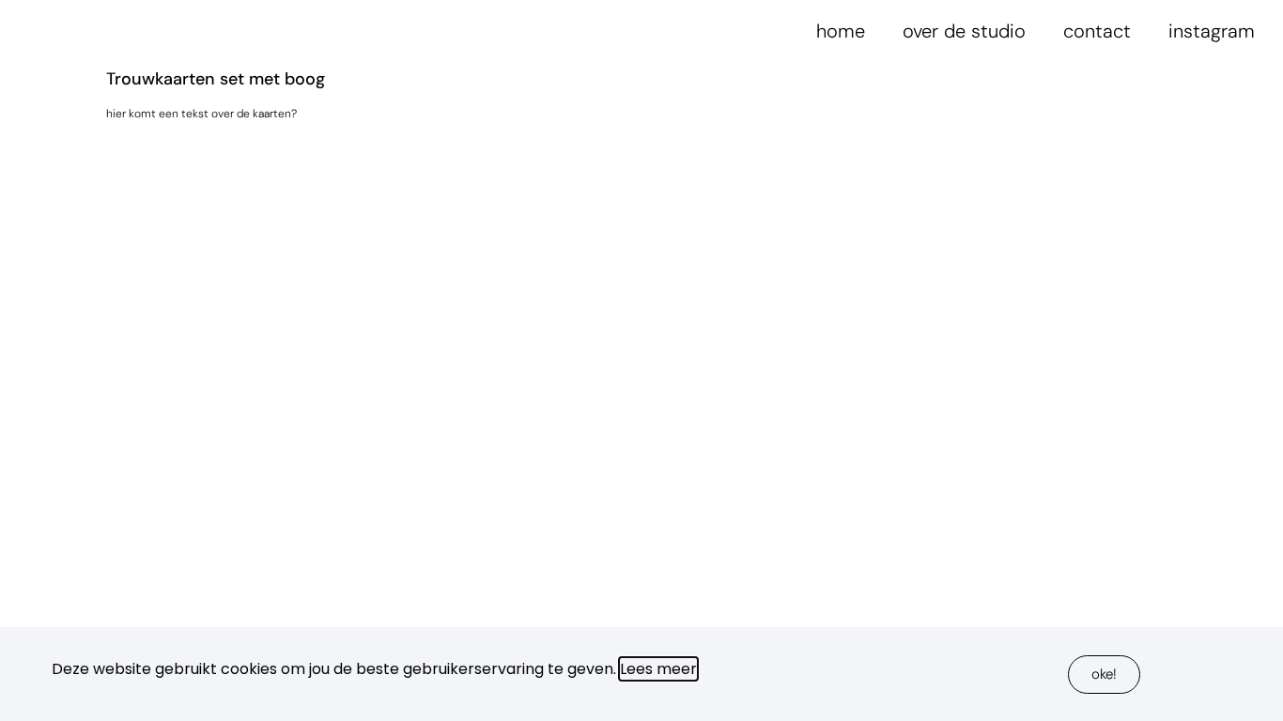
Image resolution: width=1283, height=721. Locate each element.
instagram (1211, 31)
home (840, 31)
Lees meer (658, 669)
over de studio (964, 31)
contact (1097, 31)
